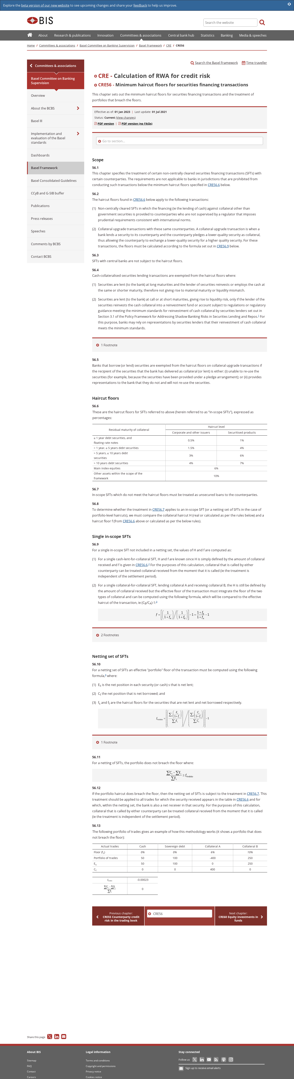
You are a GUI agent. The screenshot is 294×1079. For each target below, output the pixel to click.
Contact (31, 1071)
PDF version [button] (106, 123)
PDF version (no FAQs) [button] (137, 123)
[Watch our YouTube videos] (209, 1059)
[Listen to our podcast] (223, 1059)
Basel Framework (150, 45)
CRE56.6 (214, 185)
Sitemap (31, 1060)
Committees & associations (57, 45)
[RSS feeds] (216, 1059)
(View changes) (126, 117)
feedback (140, 5)
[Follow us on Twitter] (195, 1059)
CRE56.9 (223, 246)
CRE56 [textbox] (158, 914)
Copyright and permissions (101, 1066)
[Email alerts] (181, 1068)
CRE (168, 45)
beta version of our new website (45, 5)
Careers (31, 1077)
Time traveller (256, 63)
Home (31, 45)
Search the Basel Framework (216, 63)
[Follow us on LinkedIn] (202, 1059)
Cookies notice (94, 1077)
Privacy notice (93, 1071)
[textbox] (180, 76)
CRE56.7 (158, 509)
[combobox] (179, 76)
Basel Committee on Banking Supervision (107, 45)
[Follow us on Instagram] (231, 1059)
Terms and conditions (98, 1060)
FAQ (29, 1066)
